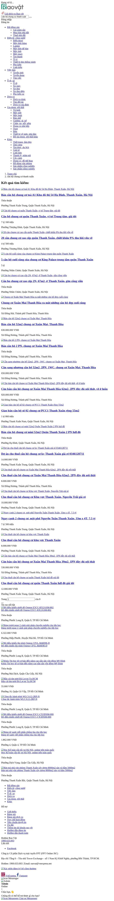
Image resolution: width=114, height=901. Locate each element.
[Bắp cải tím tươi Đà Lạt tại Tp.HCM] (19, 678)
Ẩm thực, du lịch (21, 147)
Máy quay (18, 54)
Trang (4, 599)
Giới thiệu (11, 811)
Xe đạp (16, 88)
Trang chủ (12, 174)
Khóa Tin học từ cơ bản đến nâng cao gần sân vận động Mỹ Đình (32, 663)
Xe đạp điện (18, 91)
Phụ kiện (17, 64)
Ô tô (15, 83)
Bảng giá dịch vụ (15, 817)
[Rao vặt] (12, 9)
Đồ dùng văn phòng (22, 163)
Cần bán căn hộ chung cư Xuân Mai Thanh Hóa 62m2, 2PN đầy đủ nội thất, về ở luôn (54, 388)
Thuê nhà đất (19, 35)
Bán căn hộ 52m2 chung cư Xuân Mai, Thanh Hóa (32, 324)
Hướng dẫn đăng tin (16, 830)
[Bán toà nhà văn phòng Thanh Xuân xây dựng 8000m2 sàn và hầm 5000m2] (38, 767)
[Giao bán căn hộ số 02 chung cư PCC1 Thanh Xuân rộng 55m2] (32, 405)
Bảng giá (11, 814)
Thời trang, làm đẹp (22, 142)
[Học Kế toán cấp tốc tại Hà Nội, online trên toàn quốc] (27, 750)
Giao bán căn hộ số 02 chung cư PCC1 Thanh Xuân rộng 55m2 (40, 410)
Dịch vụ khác (19, 99)
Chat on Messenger (27, 898)
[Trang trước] (2, 602)
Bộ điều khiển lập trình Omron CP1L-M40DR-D (24, 645)
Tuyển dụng (18, 75)
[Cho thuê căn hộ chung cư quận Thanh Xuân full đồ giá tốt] (30, 577)
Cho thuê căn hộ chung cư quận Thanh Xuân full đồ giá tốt (37, 583)
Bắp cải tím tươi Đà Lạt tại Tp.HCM (18, 681)
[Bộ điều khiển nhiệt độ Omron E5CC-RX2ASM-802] (27, 607)
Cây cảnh (17, 158)
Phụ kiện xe (18, 94)
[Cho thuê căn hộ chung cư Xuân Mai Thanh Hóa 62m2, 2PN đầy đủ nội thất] (38, 469)
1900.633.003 (7, 840)
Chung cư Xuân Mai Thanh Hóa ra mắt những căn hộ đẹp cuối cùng (43, 302)
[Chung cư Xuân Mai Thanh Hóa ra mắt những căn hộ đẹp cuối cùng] (34, 297)
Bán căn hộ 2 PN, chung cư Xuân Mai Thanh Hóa (32, 345)
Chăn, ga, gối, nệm (22, 123)
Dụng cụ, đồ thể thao (23, 160)
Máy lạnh (17, 115)
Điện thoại (18, 40)
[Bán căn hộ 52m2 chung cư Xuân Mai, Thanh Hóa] (26, 318)
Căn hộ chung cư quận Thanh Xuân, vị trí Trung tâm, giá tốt (38, 216)
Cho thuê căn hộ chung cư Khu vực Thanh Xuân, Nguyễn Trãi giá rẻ (43, 496)
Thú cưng (17, 144)
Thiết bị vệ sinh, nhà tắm (24, 134)
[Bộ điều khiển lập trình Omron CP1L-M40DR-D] (25, 643)
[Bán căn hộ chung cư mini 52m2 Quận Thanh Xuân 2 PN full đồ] (33, 426)
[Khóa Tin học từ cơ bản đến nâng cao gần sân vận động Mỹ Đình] (33, 661)
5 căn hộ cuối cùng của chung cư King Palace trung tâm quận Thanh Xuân (47, 259)
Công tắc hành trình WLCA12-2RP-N (19, 699)
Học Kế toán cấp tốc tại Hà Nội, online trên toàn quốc (26, 752)
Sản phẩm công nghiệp (24, 166)
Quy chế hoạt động (16, 819)
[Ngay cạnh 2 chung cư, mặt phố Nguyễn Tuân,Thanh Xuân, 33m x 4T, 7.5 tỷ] (38, 512)
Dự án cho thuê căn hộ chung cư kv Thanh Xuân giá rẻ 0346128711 (42, 453)
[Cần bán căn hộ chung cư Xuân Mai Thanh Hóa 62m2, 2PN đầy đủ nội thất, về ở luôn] (43, 383)
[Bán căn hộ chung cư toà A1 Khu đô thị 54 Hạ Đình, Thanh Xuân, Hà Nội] (37, 189)
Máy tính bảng (20, 43)
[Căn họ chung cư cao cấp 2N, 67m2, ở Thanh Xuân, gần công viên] (34, 275)
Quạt (15, 128)
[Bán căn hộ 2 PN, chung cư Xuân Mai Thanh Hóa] (26, 340)
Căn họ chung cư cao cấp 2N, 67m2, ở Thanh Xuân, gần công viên (42, 281)
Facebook (11, 848)
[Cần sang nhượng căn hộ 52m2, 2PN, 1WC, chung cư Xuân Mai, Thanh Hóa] (39, 361)
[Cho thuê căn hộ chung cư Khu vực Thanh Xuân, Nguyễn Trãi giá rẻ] (35, 491)
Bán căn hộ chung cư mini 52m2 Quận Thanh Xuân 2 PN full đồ (41, 432)
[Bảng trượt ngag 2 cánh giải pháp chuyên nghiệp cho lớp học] (31, 625)
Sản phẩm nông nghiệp (24, 169)
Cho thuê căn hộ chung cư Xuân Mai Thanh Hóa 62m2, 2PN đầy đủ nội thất (48, 475)
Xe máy (16, 86)
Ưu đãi (10, 825)
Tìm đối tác (18, 102)
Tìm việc (17, 78)
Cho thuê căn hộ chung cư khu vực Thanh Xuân (31, 540)
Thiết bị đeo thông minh (24, 62)
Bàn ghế (17, 118)
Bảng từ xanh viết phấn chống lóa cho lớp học (23, 734)
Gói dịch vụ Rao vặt (14, 13)
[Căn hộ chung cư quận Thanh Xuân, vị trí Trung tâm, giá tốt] (30, 210)
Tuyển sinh (18, 72)
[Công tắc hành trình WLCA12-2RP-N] (20, 696)
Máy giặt (17, 112)
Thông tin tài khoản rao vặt (20, 827)
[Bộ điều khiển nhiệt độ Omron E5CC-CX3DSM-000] (27, 714)
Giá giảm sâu (19, 30)
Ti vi (15, 59)
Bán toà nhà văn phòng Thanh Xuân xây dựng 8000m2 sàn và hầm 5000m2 (37, 770)
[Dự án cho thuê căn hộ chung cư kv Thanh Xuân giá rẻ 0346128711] (34, 448)
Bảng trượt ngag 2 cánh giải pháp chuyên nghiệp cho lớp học (29, 628)
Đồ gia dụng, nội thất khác (25, 136)
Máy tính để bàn (20, 48)
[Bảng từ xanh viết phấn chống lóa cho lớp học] (24, 732)
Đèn (15, 131)
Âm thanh (17, 56)
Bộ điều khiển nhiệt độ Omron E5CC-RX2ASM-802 (26, 610)
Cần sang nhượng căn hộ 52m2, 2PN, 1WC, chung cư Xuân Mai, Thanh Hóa (48, 367)
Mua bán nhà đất (21, 32)
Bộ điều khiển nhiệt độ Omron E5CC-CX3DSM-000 (26, 717)
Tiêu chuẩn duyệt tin (16, 822)
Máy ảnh (17, 51)
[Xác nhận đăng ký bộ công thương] (18, 868)
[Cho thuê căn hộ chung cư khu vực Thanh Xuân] (25, 534)
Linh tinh (17, 152)
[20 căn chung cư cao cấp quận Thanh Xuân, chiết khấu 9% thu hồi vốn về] (37, 232)
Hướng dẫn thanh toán (17, 833)
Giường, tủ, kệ (20, 120)
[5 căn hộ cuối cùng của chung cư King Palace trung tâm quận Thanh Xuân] (37, 254)
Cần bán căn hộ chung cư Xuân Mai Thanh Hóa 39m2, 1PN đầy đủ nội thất (48, 561)
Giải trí (16, 150)
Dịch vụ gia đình (21, 104)
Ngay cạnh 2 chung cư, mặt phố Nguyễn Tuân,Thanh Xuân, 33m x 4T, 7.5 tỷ (48, 518)
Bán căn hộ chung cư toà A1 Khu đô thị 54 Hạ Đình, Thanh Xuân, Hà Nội (46, 194)
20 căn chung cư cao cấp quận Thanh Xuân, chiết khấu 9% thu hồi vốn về (46, 237)
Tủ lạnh (16, 110)
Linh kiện (17, 67)
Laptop (16, 46)
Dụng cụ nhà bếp (21, 126)
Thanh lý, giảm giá (22, 155)
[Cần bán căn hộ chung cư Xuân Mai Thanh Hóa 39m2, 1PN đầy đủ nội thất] (38, 556)
